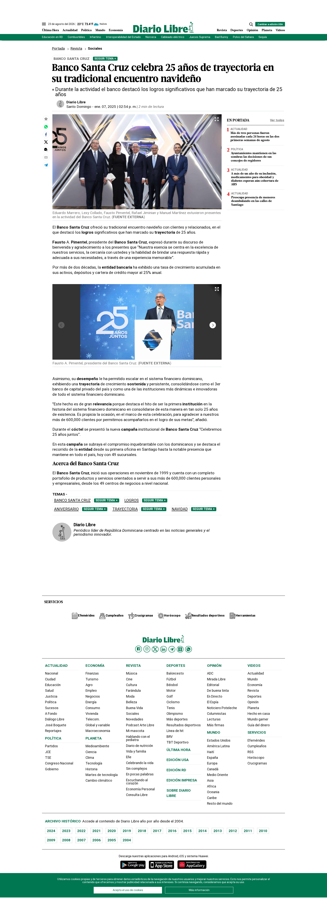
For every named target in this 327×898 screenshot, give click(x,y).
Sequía (262, 37)
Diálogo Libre (54, 719)
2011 (248, 831)
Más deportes (177, 719)
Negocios (93, 696)
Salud (49, 690)
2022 (81, 831)
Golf (170, 696)
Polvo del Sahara (243, 37)
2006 (96, 840)
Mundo (100, 30)
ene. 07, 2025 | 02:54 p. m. (115, 106)
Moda (130, 696)
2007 (81, 840)
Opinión (252, 30)
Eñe (128, 757)
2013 (217, 831)
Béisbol (172, 685)
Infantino (95, 37)
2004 (127, 840)
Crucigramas (257, 763)
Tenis (171, 708)
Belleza (131, 702)
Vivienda (92, 714)
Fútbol (171, 679)
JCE (48, 752)
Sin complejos (136, 768)
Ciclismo (173, 702)
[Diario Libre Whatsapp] (188, 649)
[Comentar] (46, 149)
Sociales (132, 714)
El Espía (212, 702)
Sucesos (51, 708)
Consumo (93, 708)
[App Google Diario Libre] (133, 865)
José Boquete (55, 725)
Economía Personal (140, 789)
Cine (129, 679)
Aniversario (66, 509)
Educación (53, 685)
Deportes (236, 30)
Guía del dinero (259, 725)
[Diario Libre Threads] (180, 649)
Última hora (179, 750)
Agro (89, 685)
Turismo (92, 679)
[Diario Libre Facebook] (138, 649)
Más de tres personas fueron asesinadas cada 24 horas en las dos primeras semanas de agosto (254, 137)
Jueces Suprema (199, 37)
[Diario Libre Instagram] (146, 649)
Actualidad (70, 30)
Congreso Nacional (59, 763)
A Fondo (51, 714)
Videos (280, 30)
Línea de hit (175, 731)
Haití (210, 752)
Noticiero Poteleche (222, 708)
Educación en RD (52, 37)
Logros (131, 500)
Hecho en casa (259, 714)
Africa (211, 786)
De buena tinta (218, 690)
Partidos (51, 746)
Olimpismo (175, 714)
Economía (116, 30)
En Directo (214, 696)
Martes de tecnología (102, 775)
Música (131, 673)
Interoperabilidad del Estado (123, 37)
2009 (51, 840)
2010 (263, 831)
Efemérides (256, 740)
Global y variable (98, 725)
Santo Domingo (78, 106)
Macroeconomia (98, 731)
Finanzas (92, 673)
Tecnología (94, 763)
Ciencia (91, 752)
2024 (51, 831)
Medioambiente (97, 746)
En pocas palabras (140, 774)
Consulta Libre (137, 795)
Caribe (212, 798)
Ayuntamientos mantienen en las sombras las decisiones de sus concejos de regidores (253, 157)
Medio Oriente (217, 775)
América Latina (218, 746)
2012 (233, 831)
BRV (170, 737)
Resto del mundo (219, 803)
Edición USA (178, 760)
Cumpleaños (257, 746)
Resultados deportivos (184, 725)
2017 (157, 831)
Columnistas (216, 714)
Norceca (151, 37)
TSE (48, 758)
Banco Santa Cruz (72, 500)
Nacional (51, 673)
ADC (210, 673)
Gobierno (51, 769)
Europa (212, 763)
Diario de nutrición (139, 746)
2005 (111, 840)
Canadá (212, 769)
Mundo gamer (258, 719)
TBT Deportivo (177, 742)
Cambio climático (99, 780)
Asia (210, 780)
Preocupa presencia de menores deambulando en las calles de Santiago (253, 201)
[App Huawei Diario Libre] (192, 865)
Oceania (213, 792)
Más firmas (215, 725)
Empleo (91, 690)
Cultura (131, 685)
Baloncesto (175, 673)
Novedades (134, 719)
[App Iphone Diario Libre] (161, 865)
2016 (172, 831)
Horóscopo (256, 758)
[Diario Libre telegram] (171, 649)
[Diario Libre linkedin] (163, 649)
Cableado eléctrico (172, 37)
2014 (202, 831)
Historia (91, 769)
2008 (66, 840)
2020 (111, 831)
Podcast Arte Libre (140, 725)
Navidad (180, 509)
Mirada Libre (216, 679)
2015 (187, 831)
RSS (251, 752)
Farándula (133, 690)
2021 (96, 831)
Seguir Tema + (105, 58)
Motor (171, 690)
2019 (127, 831)
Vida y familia (136, 751)
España (212, 758)
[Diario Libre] (163, 27)
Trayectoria (125, 509)
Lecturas (214, 719)
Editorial (213, 685)
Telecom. (93, 719)
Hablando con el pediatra (138, 738)
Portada (58, 48)
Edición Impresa (182, 780)
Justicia (51, 696)
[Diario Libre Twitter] (155, 649)
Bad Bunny (221, 37)
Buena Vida (134, 708)
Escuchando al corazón (137, 781)
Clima (90, 758)
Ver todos (277, 120)
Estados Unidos (218, 740)
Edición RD (176, 770)
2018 (142, 831)
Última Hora (50, 30)
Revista (222, 30)
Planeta (267, 30)
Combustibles (76, 37)
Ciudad (50, 679)
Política (86, 30)
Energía (91, 702)
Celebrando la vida (139, 763)
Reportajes (53, 731)
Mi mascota (135, 731)
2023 (66, 831)
